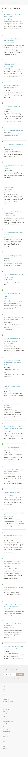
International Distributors (8, 701)
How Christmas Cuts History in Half (13, 232)
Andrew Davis (7, 147)
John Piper (7, 234)
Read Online (5, 711)
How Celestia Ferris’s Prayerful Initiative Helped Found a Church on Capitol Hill (13, 295)
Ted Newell (7, 168)
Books (4, 687)
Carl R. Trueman (8, 189)
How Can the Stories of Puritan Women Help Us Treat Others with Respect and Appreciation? (13, 340)
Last (16, 664)
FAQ (4, 746)
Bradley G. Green (8, 473)
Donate (4, 694)
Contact (4, 741)
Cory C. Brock (7, 563)
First (3, 664)
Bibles (4, 689)
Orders (4, 744)
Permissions (5, 750)
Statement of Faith (6, 731)
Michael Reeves (8, 407)
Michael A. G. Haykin (9, 215)
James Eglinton (16, 563)
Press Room (5, 719)
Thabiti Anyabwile (8, 18)
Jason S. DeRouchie (9, 430)
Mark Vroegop (7, 608)
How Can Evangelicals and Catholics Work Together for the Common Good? (13, 362)
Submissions (5, 748)
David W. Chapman (9, 88)
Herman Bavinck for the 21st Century (13, 561)
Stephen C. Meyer (8, 277)
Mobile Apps (5, 713)
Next (11, 664)
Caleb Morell (7, 109)
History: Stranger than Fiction (12, 492)
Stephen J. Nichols (9, 320)
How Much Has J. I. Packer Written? (13, 130)
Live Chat (5, 743)
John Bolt (6, 258)
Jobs (4, 733)
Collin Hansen (7, 388)
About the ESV (6, 709)
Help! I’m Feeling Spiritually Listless (13, 587)
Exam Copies (5, 723)
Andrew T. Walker (8, 365)
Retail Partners (6, 699)
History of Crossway (7, 729)
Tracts (4, 691)
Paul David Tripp (8, 516)
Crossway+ (5, 704)
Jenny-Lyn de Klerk (9, 42)
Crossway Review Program (8, 721)
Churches (4, 703)
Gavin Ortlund (7, 494)
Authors (4, 693)
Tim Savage (7, 589)
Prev (7, 664)
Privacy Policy (5, 734)
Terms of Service (6, 736)
